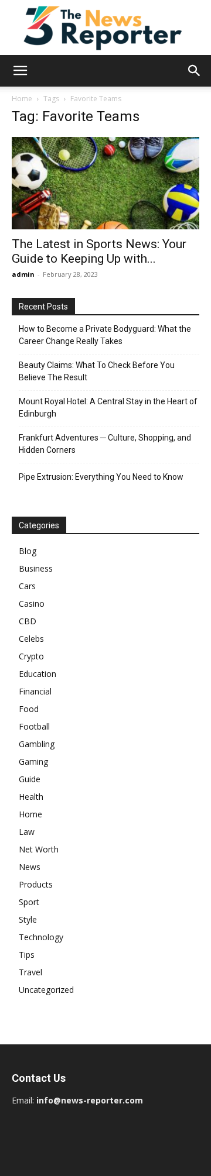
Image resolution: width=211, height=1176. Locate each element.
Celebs (31, 638)
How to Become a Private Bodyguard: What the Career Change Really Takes (105, 335)
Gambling (37, 743)
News (29, 866)
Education (37, 673)
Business (36, 568)
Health (31, 796)
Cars (27, 586)
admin (23, 274)
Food (29, 708)
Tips (27, 954)
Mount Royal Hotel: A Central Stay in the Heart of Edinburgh (108, 407)
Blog (27, 550)
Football (34, 726)
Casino (32, 603)
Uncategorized (46, 989)
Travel (30, 972)
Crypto (31, 656)
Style (28, 919)
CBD (27, 621)
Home (22, 99)
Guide (29, 779)
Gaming (33, 761)
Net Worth (39, 849)
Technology (41, 937)
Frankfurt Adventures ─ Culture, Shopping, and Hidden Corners (105, 444)
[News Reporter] (105, 27)
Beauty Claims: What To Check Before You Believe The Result (97, 371)
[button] (20, 71)
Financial (35, 691)
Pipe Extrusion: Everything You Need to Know (101, 477)
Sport (29, 901)
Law (27, 831)
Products (36, 884)
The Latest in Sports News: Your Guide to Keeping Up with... (99, 251)
